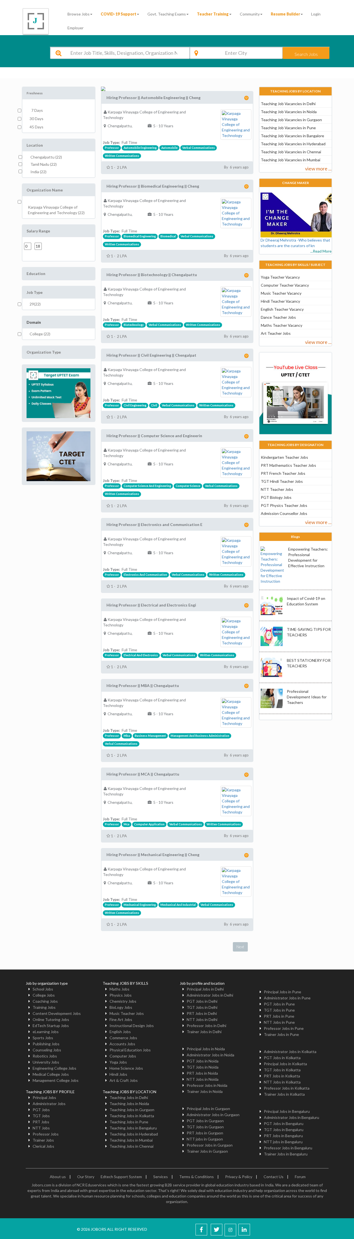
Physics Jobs (121, 995)
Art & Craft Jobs (124, 1080)
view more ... (318, 168)
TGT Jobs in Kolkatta (282, 1069)
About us (58, 1176)
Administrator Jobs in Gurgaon (213, 1114)
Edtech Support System (121, 1176)
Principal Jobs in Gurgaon (208, 1108)
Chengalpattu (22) (46, 157)
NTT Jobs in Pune (279, 1022)
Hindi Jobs (118, 1074)
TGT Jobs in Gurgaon (205, 1126)
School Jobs (43, 989)
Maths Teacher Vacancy (281, 325)
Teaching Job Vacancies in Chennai (291, 151)
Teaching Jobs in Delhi (129, 1097)
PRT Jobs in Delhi (202, 1013)
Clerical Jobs (43, 1146)
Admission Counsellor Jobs (284, 513)
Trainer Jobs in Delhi (204, 1031)
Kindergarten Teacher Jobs (284, 457)
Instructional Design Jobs (132, 1025)
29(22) (35, 304)
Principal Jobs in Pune (282, 991)
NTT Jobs (41, 1128)
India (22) (38, 171)
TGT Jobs (41, 1115)
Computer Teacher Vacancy (285, 285)
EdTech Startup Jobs (51, 1025)
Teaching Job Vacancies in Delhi (288, 103)
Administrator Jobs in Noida (210, 1055)
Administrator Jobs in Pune (287, 998)
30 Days (36, 118)
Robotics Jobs (45, 1056)
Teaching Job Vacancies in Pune (288, 127)
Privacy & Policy (238, 1176)
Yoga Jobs (118, 1062)
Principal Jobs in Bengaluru (287, 1111)
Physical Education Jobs (130, 1050)
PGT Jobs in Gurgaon (205, 1120)
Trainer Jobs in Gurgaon (207, 1151)
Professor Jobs (46, 1134)
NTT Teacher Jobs (277, 489)
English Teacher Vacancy (282, 309)
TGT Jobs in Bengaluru (283, 1129)
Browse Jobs (78, 14)
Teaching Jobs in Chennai (131, 1146)
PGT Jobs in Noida (202, 1061)
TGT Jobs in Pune (279, 1010)
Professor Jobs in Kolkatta (286, 1088)
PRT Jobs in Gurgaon (205, 1133)
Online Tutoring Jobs (51, 1019)
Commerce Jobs (123, 1037)
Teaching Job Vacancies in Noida (289, 111)
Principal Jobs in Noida (206, 1048)
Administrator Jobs (49, 1103)
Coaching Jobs (45, 1001)
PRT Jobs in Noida (202, 1073)
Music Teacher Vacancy (281, 293)
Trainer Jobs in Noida (205, 1091)
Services (160, 1176)
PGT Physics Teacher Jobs (284, 505)
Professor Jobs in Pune (284, 1028)
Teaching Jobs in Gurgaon (132, 1109)
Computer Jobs (123, 1056)
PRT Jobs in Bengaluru (283, 1135)
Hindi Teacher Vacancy (280, 301)
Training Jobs (44, 1007)
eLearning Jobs (46, 1031)
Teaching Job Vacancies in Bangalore (292, 135)
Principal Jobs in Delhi (205, 989)
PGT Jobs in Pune (279, 1004)
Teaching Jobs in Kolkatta (132, 1115)
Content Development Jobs (57, 1013)
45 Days (36, 127)
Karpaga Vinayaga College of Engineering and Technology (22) (56, 210)
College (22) (40, 333)
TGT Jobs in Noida (202, 1067)
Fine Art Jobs (121, 1019)
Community (250, 14)
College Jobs (44, 995)
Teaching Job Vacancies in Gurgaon (291, 119)
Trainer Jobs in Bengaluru (286, 1154)
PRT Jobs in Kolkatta (282, 1076)
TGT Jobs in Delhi (202, 1007)
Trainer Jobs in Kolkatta (284, 1094)
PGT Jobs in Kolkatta (282, 1057)
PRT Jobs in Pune (279, 1016)
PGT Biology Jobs (276, 497)
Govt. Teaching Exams (166, 14)
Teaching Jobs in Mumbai (131, 1140)
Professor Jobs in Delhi (206, 1025)
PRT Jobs (41, 1121)
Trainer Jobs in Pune (281, 1034)
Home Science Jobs (126, 1068)
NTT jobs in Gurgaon (205, 1139)
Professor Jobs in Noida (207, 1085)
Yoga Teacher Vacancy (280, 277)
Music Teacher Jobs (127, 1013)
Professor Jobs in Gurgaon (210, 1145)
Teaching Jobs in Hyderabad (134, 1134)
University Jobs (46, 1062)
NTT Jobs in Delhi (202, 1019)
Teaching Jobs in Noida (129, 1103)
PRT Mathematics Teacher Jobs (288, 465)
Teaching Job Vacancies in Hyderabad (293, 143)
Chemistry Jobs (123, 1001)
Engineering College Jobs (54, 1068)
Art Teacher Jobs (276, 333)
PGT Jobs (41, 1109)
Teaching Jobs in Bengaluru (133, 1128)
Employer (75, 27)
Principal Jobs (44, 1097)
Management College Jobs (56, 1080)
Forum (300, 1176)
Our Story (85, 1176)
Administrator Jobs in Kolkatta (290, 1051)
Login (316, 14)
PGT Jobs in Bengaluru (283, 1123)
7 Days (36, 110)
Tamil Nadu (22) (43, 164)
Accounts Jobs (122, 1043)
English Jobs (120, 1031)
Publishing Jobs (46, 1043)
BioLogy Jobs (121, 1007)
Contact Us (273, 1176)
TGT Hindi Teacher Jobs (282, 481)
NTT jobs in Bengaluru (283, 1141)
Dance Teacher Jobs (278, 317)
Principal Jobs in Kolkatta (285, 1063)
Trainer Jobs (43, 1140)
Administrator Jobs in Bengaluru (291, 1117)
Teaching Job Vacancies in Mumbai (290, 159)
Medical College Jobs (51, 1074)
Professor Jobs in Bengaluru (288, 1147)
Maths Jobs (119, 989)
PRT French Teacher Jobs (283, 473)
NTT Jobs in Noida (202, 1079)
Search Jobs (306, 54)
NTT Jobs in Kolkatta (282, 1082)
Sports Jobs (43, 1037)
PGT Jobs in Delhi (202, 1001)
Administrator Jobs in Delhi (210, 995)
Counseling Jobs (47, 1050)
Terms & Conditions (196, 1176)
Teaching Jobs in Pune (129, 1121)
